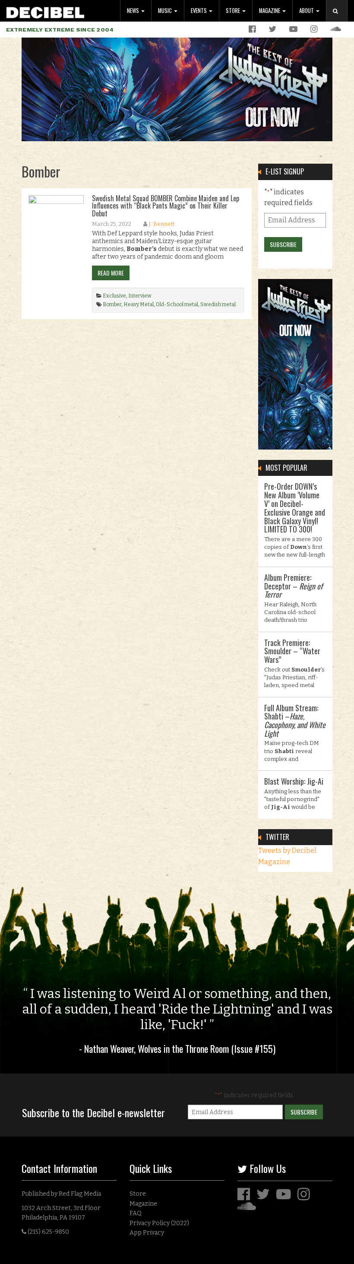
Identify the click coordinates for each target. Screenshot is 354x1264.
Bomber (112, 304)
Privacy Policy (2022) (159, 1223)
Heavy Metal (138, 304)
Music (165, 10)
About (307, 10)
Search (340, 20)
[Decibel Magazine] (45, 11)
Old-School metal (177, 304)
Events (199, 10)
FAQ (136, 1213)
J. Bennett (161, 224)
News (133, 10)
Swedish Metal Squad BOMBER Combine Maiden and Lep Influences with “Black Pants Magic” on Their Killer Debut (165, 206)
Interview (140, 296)
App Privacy (147, 1232)
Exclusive (114, 296)
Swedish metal (218, 304)
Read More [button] (111, 272)
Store (233, 10)
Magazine (270, 10)
